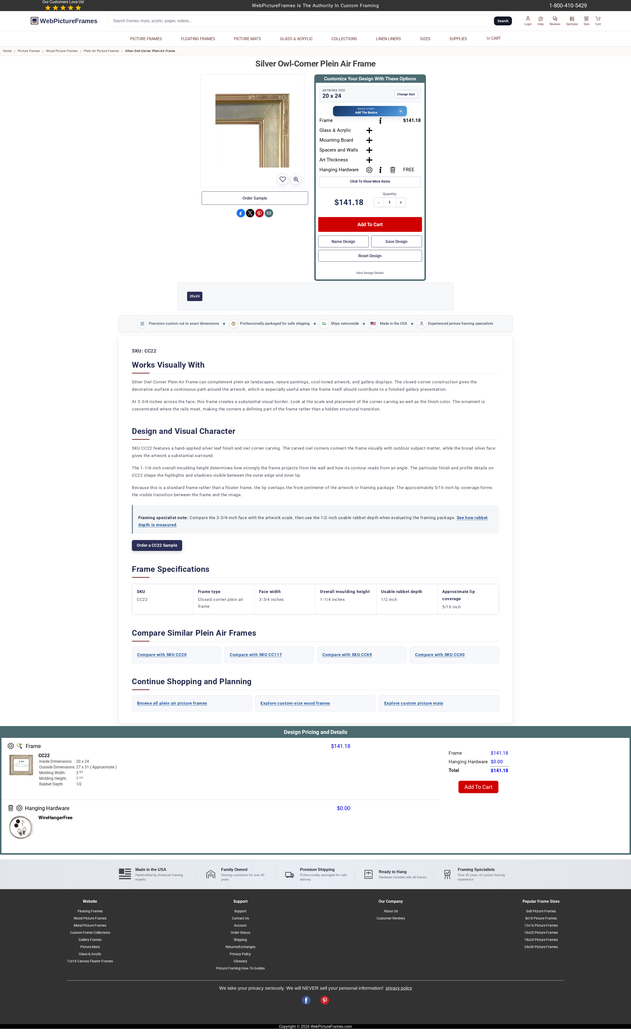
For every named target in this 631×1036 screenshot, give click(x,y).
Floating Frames (90, 911)
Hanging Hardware (339, 169)
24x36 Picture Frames (541, 947)
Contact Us (240, 918)
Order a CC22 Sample (157, 545)
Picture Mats (90, 947)
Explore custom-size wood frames (295, 703)
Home (7, 51)
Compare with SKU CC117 (256, 654)
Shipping (240, 940)
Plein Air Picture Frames (101, 51)
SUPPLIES (458, 38)
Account (240, 925)
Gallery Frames (90, 940)
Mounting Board (336, 140)
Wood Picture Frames (62, 51)
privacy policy (399, 988)
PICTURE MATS (247, 38)
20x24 (195, 296)
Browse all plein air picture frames (172, 703)
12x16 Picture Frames (541, 925)
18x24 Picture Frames (541, 940)
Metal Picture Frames (90, 925)
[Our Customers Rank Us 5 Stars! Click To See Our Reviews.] (63, 8)
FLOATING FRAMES (198, 38)
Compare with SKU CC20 (162, 654)
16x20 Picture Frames (541, 933)
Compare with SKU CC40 (440, 654)
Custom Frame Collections (90, 933)
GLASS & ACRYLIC (296, 38)
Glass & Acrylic (335, 130)
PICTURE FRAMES (146, 38)
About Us (391, 911)
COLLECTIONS (344, 38)
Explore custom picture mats (413, 703)
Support (240, 911)
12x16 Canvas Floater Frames (90, 961)
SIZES (425, 38)
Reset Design (370, 256)
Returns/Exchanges (240, 947)
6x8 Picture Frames (541, 911)
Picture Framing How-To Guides (240, 968)
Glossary (240, 961)
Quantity (389, 194)
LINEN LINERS (388, 38)
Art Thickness (333, 160)
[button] (528, 21)
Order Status (240, 933)
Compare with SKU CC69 (347, 654)
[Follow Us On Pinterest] (324, 1000)
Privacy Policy (240, 954)
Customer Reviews (391, 918)
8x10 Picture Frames (541, 918)
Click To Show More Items (370, 181)
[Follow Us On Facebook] (306, 1000)
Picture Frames (29, 51)
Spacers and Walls (338, 150)
